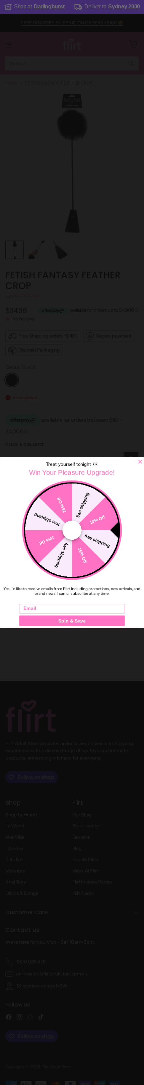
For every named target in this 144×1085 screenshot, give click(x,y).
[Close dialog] (140, 461)
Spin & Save (72, 620)
